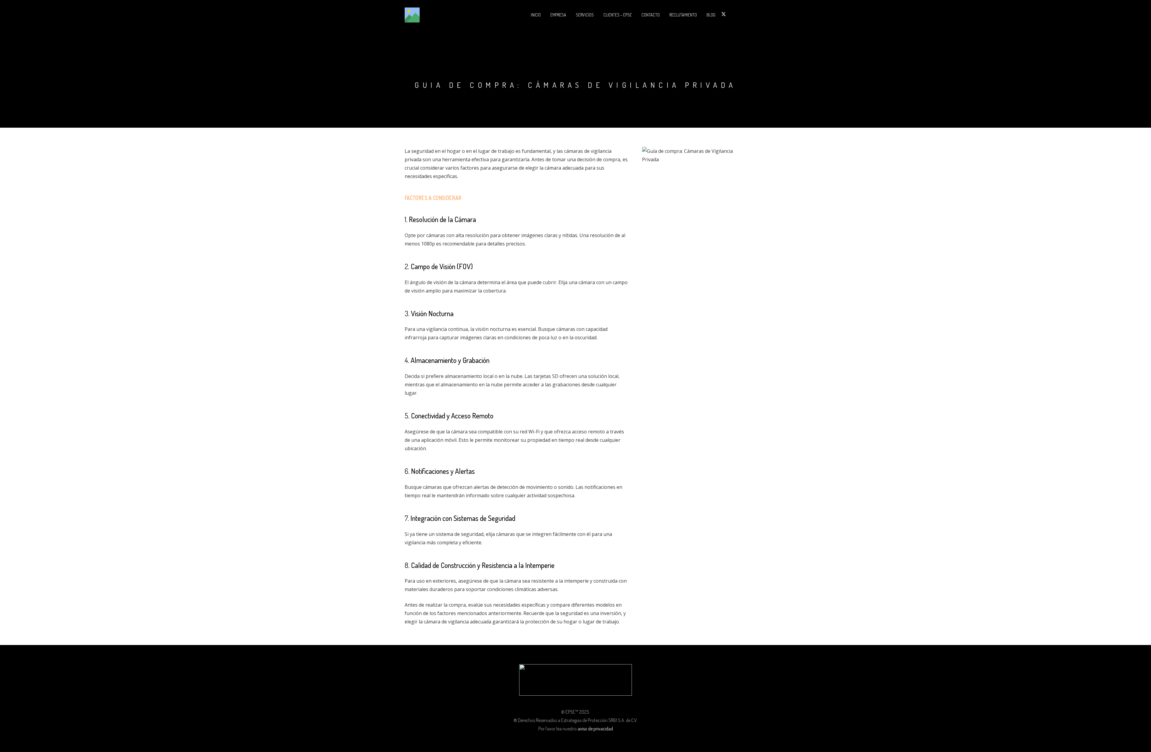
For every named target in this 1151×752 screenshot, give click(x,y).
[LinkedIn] (731, 14)
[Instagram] (738, 14)
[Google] (744, 14)
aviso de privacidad (595, 729)
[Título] (412, 14)
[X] (723, 14)
